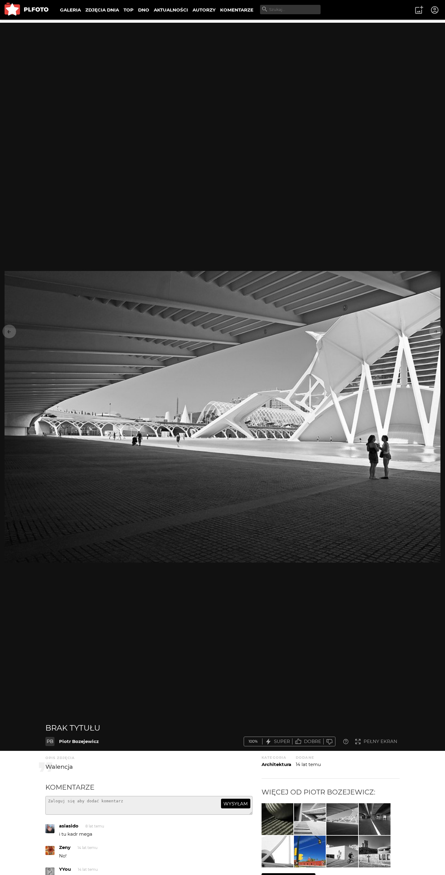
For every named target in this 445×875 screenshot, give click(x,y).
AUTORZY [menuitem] (204, 10)
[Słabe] (329, 741)
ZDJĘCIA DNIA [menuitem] (102, 10)
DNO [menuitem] (143, 10)
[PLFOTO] (26, 9)
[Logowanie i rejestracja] (435, 10)
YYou (65, 869)
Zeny (65, 847)
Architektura (276, 764)
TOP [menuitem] (129, 10)
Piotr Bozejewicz (79, 741)
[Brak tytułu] (310, 819)
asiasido (68, 826)
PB (50, 741)
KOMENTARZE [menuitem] (236, 10)
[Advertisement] (222, 65)
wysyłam (235, 804)
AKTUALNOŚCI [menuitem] (171, 10)
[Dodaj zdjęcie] (419, 10)
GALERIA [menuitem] (70, 10)
